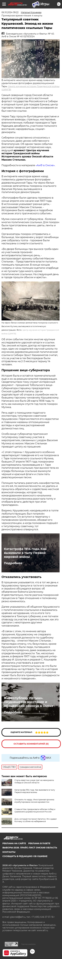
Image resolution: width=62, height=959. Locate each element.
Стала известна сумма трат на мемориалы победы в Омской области (34, 781)
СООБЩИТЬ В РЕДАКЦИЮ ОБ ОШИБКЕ (24, 856)
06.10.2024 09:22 (10, 12)
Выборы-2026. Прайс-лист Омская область (29, 847)
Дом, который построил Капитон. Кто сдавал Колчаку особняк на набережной (35, 820)
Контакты (8, 852)
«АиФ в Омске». (45, 165)
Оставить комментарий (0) (31, 743)
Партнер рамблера (28, 944)
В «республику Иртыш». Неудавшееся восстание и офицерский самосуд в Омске (28, 702)
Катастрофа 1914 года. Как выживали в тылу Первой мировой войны (25, 553)
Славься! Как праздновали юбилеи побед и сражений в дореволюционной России (34, 810)
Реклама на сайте (14, 843)
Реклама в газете (39, 843)
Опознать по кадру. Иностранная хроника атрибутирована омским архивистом (34, 800)
